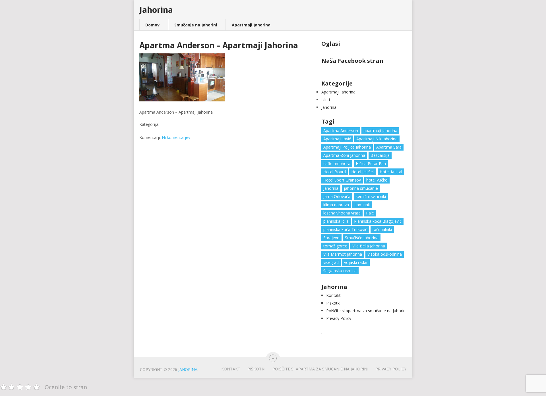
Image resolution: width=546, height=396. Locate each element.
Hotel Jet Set (362, 171)
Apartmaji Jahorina (251, 25)
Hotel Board (334, 171)
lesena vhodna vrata (342, 213)
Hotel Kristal (391, 171)
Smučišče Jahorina (362, 237)
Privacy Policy (338, 318)
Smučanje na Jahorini (195, 25)
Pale (370, 213)
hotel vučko (377, 180)
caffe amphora (336, 163)
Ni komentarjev (176, 137)
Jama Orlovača (336, 196)
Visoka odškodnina (384, 254)
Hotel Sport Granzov (342, 180)
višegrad (331, 262)
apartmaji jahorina (380, 130)
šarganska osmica (340, 270)
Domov (152, 25)
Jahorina (156, 10)
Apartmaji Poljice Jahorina (347, 147)
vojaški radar (356, 262)
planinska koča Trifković (345, 229)
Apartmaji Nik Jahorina (377, 138)
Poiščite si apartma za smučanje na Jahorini (366, 310)
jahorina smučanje (361, 188)
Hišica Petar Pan (371, 163)
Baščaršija (380, 155)
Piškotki (333, 303)
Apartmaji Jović (337, 138)
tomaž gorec (335, 246)
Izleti (325, 99)
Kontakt (333, 295)
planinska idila (336, 221)
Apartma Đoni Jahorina (344, 155)
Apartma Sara (389, 147)
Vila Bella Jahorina (368, 246)
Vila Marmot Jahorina (342, 254)
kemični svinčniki (371, 196)
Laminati (362, 204)
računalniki (382, 229)
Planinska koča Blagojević (378, 221)
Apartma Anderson (340, 130)
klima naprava (336, 204)
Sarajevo (331, 237)
